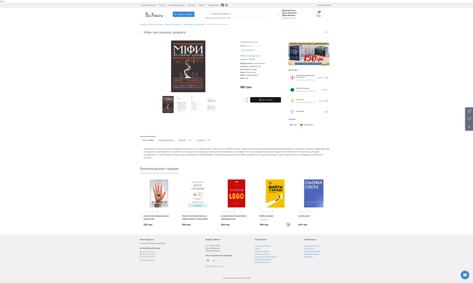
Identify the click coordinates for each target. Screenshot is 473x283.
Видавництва (213, 5)
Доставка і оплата (148, 5)
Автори (202, 5)
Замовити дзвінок (289, 18)
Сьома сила (304, 216)
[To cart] (288, 224)
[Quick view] (175, 179)
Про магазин (309, 248)
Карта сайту (308, 257)
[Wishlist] (175, 184)
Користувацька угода (312, 251)
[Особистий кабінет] (469, 127)
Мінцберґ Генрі (253, 56)
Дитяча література (262, 251)
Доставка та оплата (311, 246)
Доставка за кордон (177, 5)
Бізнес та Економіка (173, 24)
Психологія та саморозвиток (266, 257)
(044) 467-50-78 (289, 13)
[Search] (208, 13)
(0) (249, 46)
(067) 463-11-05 (288, 15)
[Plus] (247, 98)
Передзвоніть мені (147, 260)
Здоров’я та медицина (263, 259)
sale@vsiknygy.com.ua (214, 266)
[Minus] (247, 101)
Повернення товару (311, 254)
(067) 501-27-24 (289, 10)
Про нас (162, 5)
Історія (257, 248)
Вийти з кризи (266, 216)
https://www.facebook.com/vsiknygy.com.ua (207, 260)
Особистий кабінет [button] (324, 5)
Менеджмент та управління (193, 24)
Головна (143, 24)
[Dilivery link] (326, 78)
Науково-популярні (156, 24)
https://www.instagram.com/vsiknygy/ (213, 260)
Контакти (191, 5)
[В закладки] (326, 32)
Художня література (262, 246)
